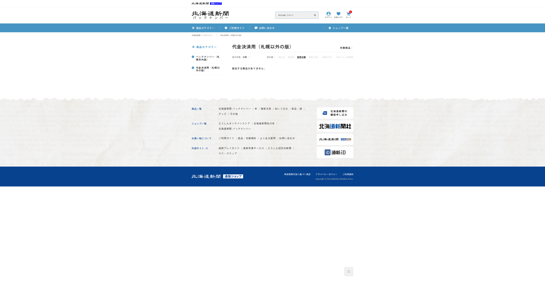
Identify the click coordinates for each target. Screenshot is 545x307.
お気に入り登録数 (344, 57)
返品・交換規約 (247, 138)
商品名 (281, 57)
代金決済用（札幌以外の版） (231, 35)
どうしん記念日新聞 (280, 148)
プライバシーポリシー (326, 174)
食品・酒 (297, 108)
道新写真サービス (253, 148)
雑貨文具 (266, 108)
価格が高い (327, 57)
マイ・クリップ (228, 153)
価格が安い (314, 57)
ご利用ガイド (226, 138)
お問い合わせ (287, 138)
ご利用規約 (347, 174)
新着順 (291, 57)
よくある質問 (268, 138)
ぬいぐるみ (281, 108)
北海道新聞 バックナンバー (202, 35)
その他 (234, 114)
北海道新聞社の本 (264, 123)
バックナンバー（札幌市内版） (208, 58)
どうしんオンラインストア (234, 123)
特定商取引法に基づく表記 (297, 174)
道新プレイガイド (229, 148)
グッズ (223, 114)
